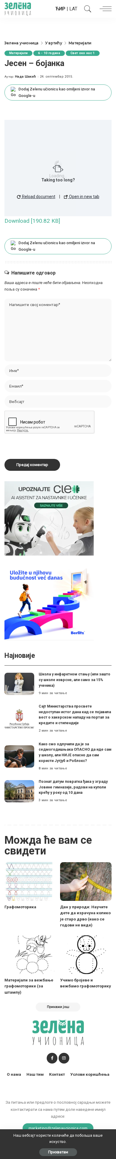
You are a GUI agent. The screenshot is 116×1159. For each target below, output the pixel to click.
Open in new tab (83, 196)
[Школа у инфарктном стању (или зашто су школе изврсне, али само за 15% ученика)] (19, 684)
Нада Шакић (25, 76)
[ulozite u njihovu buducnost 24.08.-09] (49, 603)
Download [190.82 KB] (32, 220)
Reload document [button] (38, 196)
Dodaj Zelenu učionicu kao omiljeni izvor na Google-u (56, 92)
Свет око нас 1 (82, 53)
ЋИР (60, 9)
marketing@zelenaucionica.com (58, 1128)
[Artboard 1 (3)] (49, 518)
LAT (73, 9)
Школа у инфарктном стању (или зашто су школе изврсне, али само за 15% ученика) (74, 679)
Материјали (18, 53)
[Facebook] (52, 1058)
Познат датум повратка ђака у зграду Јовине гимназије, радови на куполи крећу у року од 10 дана (73, 787)
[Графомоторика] (30, 881)
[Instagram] (64, 1058)
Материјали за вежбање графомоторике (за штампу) (28, 986)
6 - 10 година (49, 53)
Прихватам (58, 1152)
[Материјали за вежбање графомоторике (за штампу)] (30, 954)
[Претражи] (86, 9)
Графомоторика (20, 906)
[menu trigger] (104, 9)
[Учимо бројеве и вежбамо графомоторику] (86, 954)
